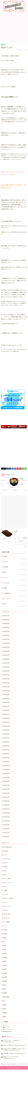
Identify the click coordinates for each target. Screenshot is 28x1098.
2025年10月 (6, 651)
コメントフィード (8, 1029)
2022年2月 (6, 805)
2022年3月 (6, 801)
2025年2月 (6, 682)
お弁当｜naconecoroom (16, 1053)
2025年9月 (6, 655)
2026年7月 (6, 615)
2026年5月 (6, 623)
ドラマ (5, 902)
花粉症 (5, 588)
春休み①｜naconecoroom (16, 1045)
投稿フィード (6, 1027)
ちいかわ (5, 894)
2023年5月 (6, 746)
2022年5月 (6, 793)
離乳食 (5, 1012)
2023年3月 (6, 753)
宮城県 (5, 957)
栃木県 (5, 977)
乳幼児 (5, 933)
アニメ (5, 855)
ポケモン (5, 910)
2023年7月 (6, 738)
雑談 (4, 1004)
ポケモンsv (6, 918)
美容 (4, 985)
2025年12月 (6, 643)
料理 (4, 969)
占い (4, 941)
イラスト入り (7, 859)
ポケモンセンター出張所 (9, 1048)
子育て (5, 953)
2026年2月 (6, 635)
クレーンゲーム (7, 882)
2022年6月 (6, 789)
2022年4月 (6, 797)
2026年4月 (6, 627)
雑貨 (4, 1008)
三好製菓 (5, 567)
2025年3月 (6, 678)
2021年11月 (6, 817)
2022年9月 (6, 777)
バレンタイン (6, 598)
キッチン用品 (7, 878)
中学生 (5, 930)
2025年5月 (6, 671)
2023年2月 (6, 757)
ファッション (7, 906)
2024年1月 (6, 714)
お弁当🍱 (5, 1053)
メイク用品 (6, 922)
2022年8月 (6, 781)
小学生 (5, 965)
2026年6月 (6, 619)
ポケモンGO (6, 914)
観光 (4, 989)
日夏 (4, 572)
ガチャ (5, 874)
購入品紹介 (6, 997)
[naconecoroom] (14, 10)
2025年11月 (6, 647)
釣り (4, 1000)
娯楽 (4, 949)
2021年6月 (6, 836)
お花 (4, 870)
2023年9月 (6, 730)
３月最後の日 (6, 593)
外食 (4, 945)
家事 (4, 961)
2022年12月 (6, 765)
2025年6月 (6, 667)
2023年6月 (6, 742)
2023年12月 (6, 718)
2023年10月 (6, 726)
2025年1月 (6, 686)
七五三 (5, 1045)
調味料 (5, 993)
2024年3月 (6, 706)
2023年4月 (6, 749)
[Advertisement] (14, 27)
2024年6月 (6, 698)
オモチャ (5, 862)
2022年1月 (6, 809)
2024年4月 (6, 702)
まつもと (5, 561)
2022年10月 (6, 773)
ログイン (5, 1025)
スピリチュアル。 (7, 1040)
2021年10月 (6, 820)
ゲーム (5, 886)
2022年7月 (6, 785)
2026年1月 (6, 639)
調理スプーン (6, 1056)
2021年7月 (6, 832)
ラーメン (5, 577)
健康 (4, 937)
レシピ (5, 926)
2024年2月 (6, 710)
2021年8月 (6, 828)
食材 (4, 1016)
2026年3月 (6, 631)
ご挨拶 (3, 44)
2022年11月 (6, 769)
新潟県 (5, 973)
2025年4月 (6, 675)
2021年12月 (6, 813)
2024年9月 (6, 694)
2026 (4, 603)
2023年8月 (6, 734)
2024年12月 (6, 690)
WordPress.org (7, 1031)
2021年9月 (6, 824)
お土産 (5, 866)
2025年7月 (6, 663)
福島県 (5, 981)
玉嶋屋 (5, 556)
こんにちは (6, 582)
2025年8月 (6, 659)
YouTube (5, 851)
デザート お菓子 (8, 898)
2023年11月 (6, 722)
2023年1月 (6, 761)
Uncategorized (7, 847)
